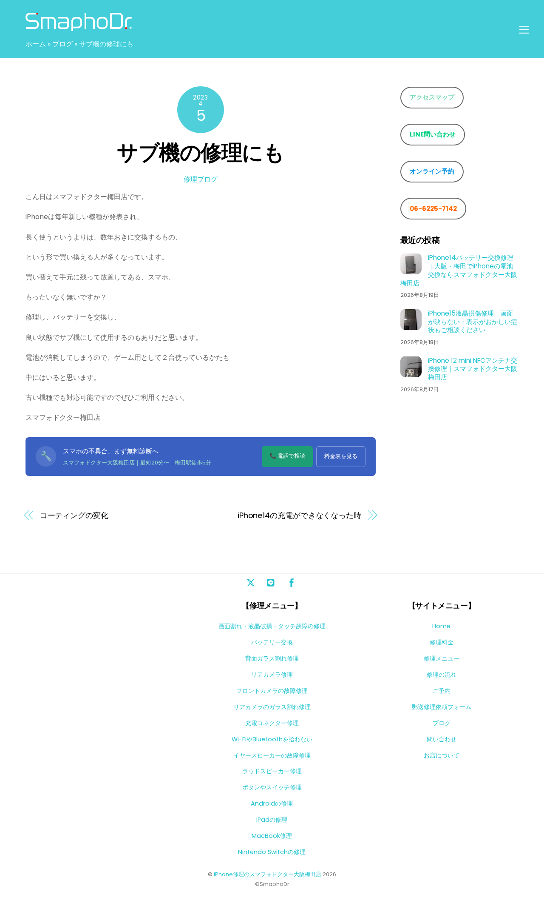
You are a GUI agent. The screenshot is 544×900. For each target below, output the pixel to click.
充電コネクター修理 (272, 723)
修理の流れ (441, 674)
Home (441, 626)
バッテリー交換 (272, 642)
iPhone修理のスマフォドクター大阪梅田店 (267, 874)
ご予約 (441, 690)
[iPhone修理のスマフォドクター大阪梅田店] (79, 27)
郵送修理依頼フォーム (441, 707)
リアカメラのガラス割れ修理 (272, 707)
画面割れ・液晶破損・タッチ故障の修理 (272, 626)
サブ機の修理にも (200, 152)
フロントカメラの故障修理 (272, 690)
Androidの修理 (272, 803)
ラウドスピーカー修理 (272, 771)
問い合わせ (441, 739)
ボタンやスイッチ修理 (272, 787)
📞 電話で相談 (287, 456)
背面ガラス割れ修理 (272, 658)
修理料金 (441, 642)
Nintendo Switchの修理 (272, 852)
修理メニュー (441, 658)
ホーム (36, 44)
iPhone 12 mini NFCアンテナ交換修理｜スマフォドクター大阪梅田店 (472, 368)
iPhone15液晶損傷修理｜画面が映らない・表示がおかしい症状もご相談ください (472, 321)
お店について (441, 755)
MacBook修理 (272, 836)
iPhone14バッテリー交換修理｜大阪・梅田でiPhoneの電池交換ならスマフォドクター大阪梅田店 (458, 270)
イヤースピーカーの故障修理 (272, 755)
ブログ (62, 44)
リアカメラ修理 (272, 674)
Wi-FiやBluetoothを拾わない (272, 739)
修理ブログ (201, 179)
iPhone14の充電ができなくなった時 (299, 515)
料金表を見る (340, 456)
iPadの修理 (271, 819)
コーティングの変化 (74, 515)
